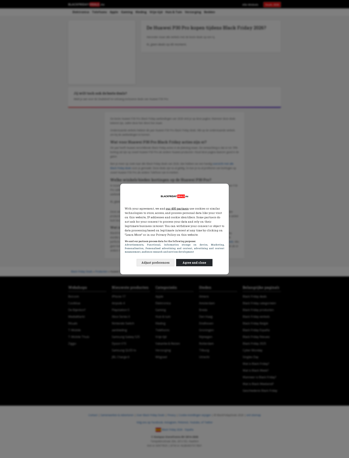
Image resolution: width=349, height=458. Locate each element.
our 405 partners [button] (177, 208)
